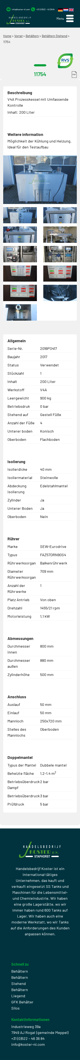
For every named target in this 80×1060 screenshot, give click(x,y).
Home (7, 36)
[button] (65, 18)
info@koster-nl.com (21, 9)
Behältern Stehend (54, 36)
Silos (15, 1008)
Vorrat (18, 36)
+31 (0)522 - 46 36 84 (45, 9)
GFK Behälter (22, 1002)
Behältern (32, 36)
